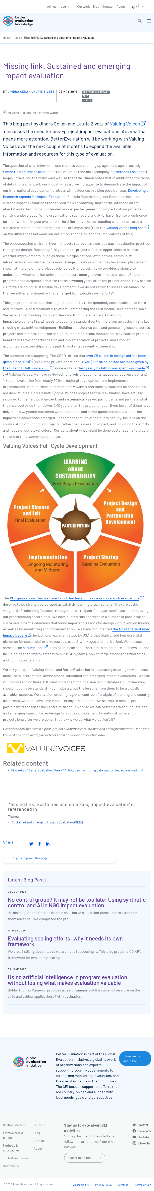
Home (6, 37)
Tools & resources (15, 1158)
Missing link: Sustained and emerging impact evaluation (59, 37)
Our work (83, 6)
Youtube (143, 1137)
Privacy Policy (103, 1184)
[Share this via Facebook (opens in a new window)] (39, 843)
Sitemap (123, 1184)
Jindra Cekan (19, 91)
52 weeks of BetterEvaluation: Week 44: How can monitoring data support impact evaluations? (77, 770)
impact (87, 100)
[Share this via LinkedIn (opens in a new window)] (47, 843)
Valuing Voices (125, 123)
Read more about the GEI (132, 1058)
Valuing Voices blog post (125, 227)
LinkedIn (144, 1143)
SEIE (85, 96)
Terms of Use (143, 1184)
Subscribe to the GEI (82, 1157)
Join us (51, 6)
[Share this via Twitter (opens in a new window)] (31, 843)
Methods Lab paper (130, 171)
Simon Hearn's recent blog (24, 171)
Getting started (14, 1125)
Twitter (143, 1125)
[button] (140, 21)
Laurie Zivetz (43, 91)
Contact (107, 6)
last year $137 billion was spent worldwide (112, 368)
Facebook (144, 1131)
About (121, 6)
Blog (96, 6)
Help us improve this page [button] (29, 858)
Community (11, 1166)
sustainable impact (96, 92)
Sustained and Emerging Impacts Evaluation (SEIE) (47, 822)
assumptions (33, 647)
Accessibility (81, 1184)
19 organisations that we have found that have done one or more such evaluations (74, 598)
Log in (65, 6)
